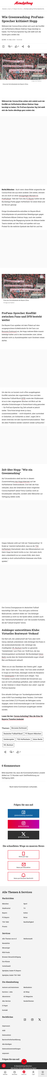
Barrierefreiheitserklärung (11, 1040)
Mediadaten (28, 987)
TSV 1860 (5, 922)
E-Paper (5, 1006)
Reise (25, 917)
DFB (23, 398)
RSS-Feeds (6, 952)
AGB (3, 1030)
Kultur (26, 913)
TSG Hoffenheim (23, 739)
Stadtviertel (6, 908)
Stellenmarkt (28, 939)
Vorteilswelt (6, 966)
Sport (9, 8)
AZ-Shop (26, 992)
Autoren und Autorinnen (10, 987)
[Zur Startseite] (23, 5)
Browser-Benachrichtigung (11, 957)
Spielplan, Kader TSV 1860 (11, 975)
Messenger (6, 948)
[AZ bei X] (39, 1020)
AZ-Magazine (28, 996)
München (5, 904)
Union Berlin (37, 739)
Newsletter (6, 943)
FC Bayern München (17, 8)
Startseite (4, 8)
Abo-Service (6, 1001)
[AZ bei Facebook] (25, 1020)
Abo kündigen (7, 1044)
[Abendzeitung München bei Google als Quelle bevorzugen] (29, 46)
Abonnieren (6, 996)
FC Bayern (30, 199)
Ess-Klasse (6, 961)
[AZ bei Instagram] (32, 1020)
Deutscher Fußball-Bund (13, 734)
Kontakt (5, 1010)
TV (24, 908)
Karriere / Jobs (7, 992)
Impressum (6, 1026)
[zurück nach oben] (24, 1062)
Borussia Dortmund (9, 331)
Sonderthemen (29, 1001)
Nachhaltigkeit (29, 922)
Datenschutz (6, 1035)
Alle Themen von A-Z (9, 939)
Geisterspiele (9, 676)
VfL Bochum (17, 648)
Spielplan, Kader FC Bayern (11, 971)
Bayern (4, 913)
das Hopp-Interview (22, 482)
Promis (4, 926)
